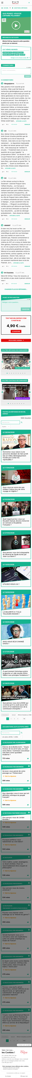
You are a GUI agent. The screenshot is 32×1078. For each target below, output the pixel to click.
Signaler (27, 124)
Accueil (6, 8)
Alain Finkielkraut (18, 52)
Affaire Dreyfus (7, 52)
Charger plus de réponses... (16, 289)
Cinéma (17, 54)
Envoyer (25, 309)
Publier (27, 76)
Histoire (22, 54)
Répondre (14, 124)
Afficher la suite (21, 121)
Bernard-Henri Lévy (8, 54)
